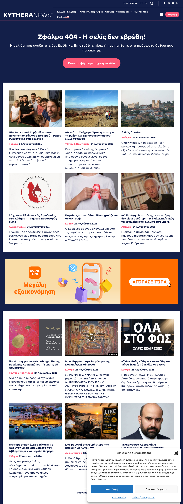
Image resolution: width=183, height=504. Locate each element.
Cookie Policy (119, 497)
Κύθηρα (13, 144)
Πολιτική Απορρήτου (143, 497)
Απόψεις (126, 137)
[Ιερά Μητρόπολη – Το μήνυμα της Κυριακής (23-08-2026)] (91, 337)
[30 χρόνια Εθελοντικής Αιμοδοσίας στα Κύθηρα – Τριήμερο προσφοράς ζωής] (35, 191)
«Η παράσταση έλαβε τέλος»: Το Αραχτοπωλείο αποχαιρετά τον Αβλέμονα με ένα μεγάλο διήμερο (31, 448)
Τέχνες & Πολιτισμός (77, 144)
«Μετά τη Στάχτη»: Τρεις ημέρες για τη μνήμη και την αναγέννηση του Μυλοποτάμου (89, 135)
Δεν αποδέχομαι (156, 489)
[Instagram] (169, 3)
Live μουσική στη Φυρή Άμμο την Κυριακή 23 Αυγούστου (87, 446)
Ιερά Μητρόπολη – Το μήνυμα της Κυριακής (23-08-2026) (87, 363)
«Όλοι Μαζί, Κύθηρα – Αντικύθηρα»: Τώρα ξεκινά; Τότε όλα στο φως (146, 363)
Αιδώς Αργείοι (130, 132)
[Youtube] (173, 3)
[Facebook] (164, 3)
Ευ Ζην (69, 223)
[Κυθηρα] (28, 15)
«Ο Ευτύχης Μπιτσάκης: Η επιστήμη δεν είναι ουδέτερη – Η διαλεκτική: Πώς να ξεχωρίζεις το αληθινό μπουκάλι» (147, 218)
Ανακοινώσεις (17, 227)
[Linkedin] (177, 3)
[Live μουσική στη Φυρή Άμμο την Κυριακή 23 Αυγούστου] (91, 421)
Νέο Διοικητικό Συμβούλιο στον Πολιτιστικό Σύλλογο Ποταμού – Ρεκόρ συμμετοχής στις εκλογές (35, 135)
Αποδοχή (112, 489)
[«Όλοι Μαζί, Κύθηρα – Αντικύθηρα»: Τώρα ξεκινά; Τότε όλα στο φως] (147, 337)
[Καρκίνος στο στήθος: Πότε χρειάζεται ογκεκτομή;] (91, 191)
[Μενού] (161, 14)
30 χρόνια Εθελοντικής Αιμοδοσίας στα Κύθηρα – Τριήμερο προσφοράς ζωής (33, 218)
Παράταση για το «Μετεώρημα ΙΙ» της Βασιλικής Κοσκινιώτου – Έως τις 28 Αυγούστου (34, 364)
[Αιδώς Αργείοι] (147, 108)
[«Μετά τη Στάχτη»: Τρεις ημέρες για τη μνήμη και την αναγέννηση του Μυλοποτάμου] (91, 108)
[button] (176, 453)
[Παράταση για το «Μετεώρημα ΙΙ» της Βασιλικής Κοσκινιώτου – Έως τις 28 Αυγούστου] (35, 337)
